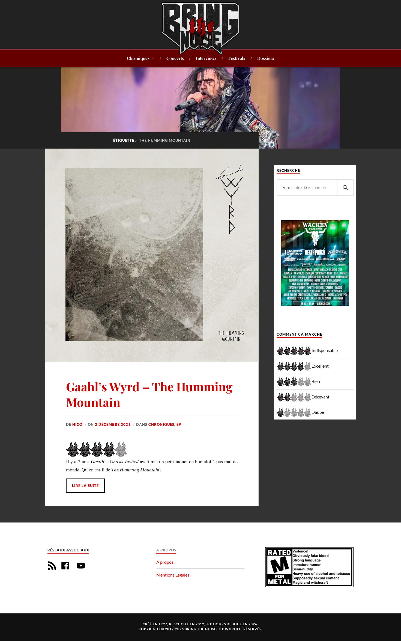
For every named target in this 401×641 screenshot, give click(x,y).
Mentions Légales (172, 574)
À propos (164, 562)
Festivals (236, 58)
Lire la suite (85, 485)
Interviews (206, 58)
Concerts (175, 58)
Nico (77, 424)
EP (178, 424)
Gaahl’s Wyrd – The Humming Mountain (149, 394)
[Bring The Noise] (200, 28)
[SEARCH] (345, 187)
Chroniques (138, 58)
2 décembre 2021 (113, 424)
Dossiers (265, 58)
